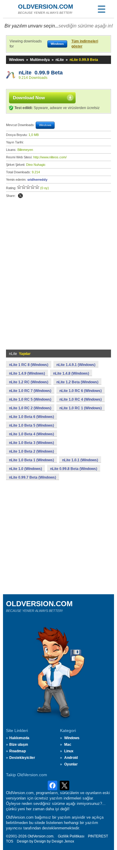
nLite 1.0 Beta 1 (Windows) (31, 460)
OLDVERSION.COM (45, 6)
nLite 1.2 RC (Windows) (28, 382)
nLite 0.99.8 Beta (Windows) (73, 469)
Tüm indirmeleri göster (84, 43)
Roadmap (17, 751)
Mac (67, 744)
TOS (9, 841)
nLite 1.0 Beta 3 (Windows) (31, 443)
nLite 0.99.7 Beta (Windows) (32, 477)
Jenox (69, 841)
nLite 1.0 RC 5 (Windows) (30, 399)
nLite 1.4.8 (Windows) (71, 373)
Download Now (29, 97)
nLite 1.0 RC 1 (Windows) (80, 408)
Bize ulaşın (18, 744)
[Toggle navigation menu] (101, 9)
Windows (16, 60)
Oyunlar (71, 764)
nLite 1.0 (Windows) (25, 469)
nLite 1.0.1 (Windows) (80, 460)
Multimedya (40, 60)
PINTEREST (98, 836)
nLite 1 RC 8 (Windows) (28, 365)
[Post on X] (20, 195)
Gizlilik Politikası (71, 836)
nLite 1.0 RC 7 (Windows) (30, 391)
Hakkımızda (19, 738)
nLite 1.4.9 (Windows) (27, 373)
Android (71, 758)
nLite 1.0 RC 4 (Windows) (80, 399)
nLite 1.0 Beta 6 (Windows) (31, 417)
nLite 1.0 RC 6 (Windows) (80, 391)
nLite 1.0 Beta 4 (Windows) (31, 434)
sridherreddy (37, 179)
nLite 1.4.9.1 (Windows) (75, 365)
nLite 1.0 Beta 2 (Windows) (31, 451)
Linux (69, 751)
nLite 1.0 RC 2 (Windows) (30, 408)
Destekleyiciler (22, 758)
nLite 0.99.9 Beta (41, 73)
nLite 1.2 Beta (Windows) (77, 382)
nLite (60, 60)
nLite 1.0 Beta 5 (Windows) (31, 425)
